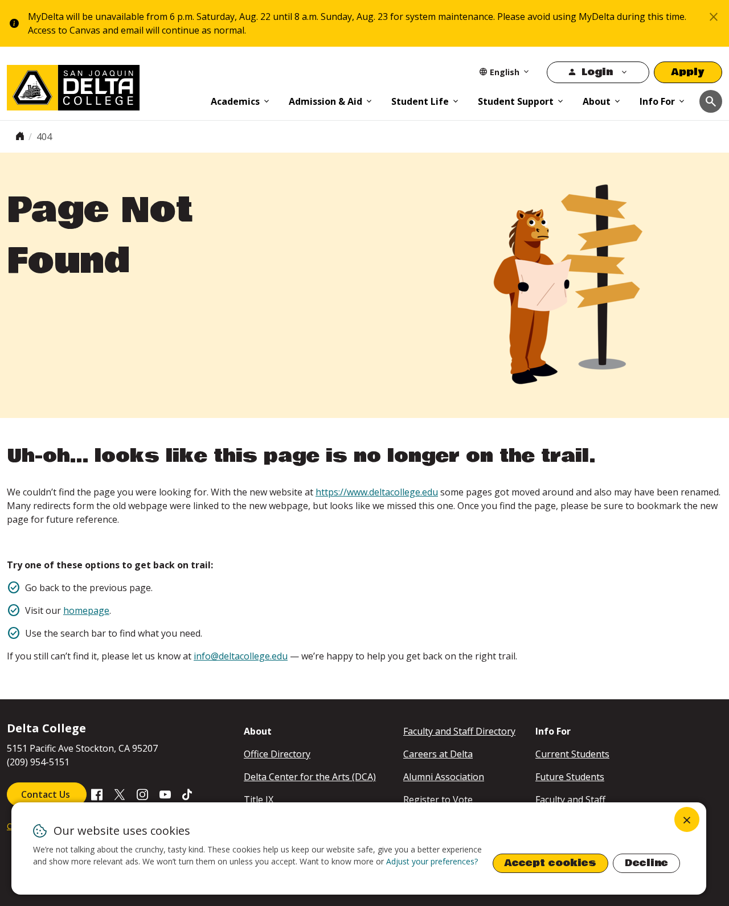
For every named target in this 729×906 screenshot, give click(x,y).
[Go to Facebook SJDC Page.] (97, 794)
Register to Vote (438, 799)
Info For (657, 101)
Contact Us (46, 794)
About (597, 101)
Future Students (569, 776)
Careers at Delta (438, 754)
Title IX (258, 799)
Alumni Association (443, 776)
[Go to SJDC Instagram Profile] (142, 794)
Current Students (572, 754)
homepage (86, 610)
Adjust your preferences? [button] (432, 861)
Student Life (420, 101)
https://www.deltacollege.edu (377, 492)
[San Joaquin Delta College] (103, 85)
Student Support (516, 101)
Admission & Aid (325, 101)
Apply (688, 72)
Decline (646, 863)
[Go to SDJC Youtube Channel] (165, 794)
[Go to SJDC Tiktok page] (188, 794)
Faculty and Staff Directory (459, 731)
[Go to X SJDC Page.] (119, 794)
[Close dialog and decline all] (686, 819)
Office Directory (277, 754)
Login (597, 72)
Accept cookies (550, 863)
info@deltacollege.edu (241, 656)
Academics (235, 101)
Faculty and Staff (570, 799)
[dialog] (358, 848)
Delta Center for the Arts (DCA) (310, 776)
